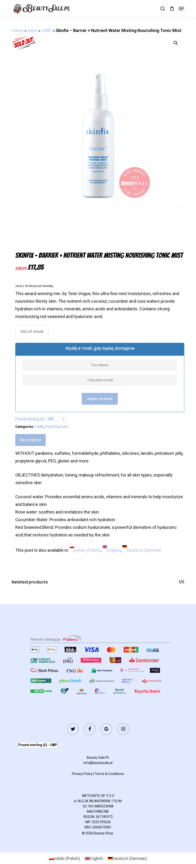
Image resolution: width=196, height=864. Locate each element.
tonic (64, 427)
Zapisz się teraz (100, 399)
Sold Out (52, 427)
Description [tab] (30, 439)
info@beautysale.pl (98, 763)
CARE (46, 30)
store (32, 30)
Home (17, 30)
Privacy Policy (82, 774)
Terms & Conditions (109, 774)
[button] (181, 8)
